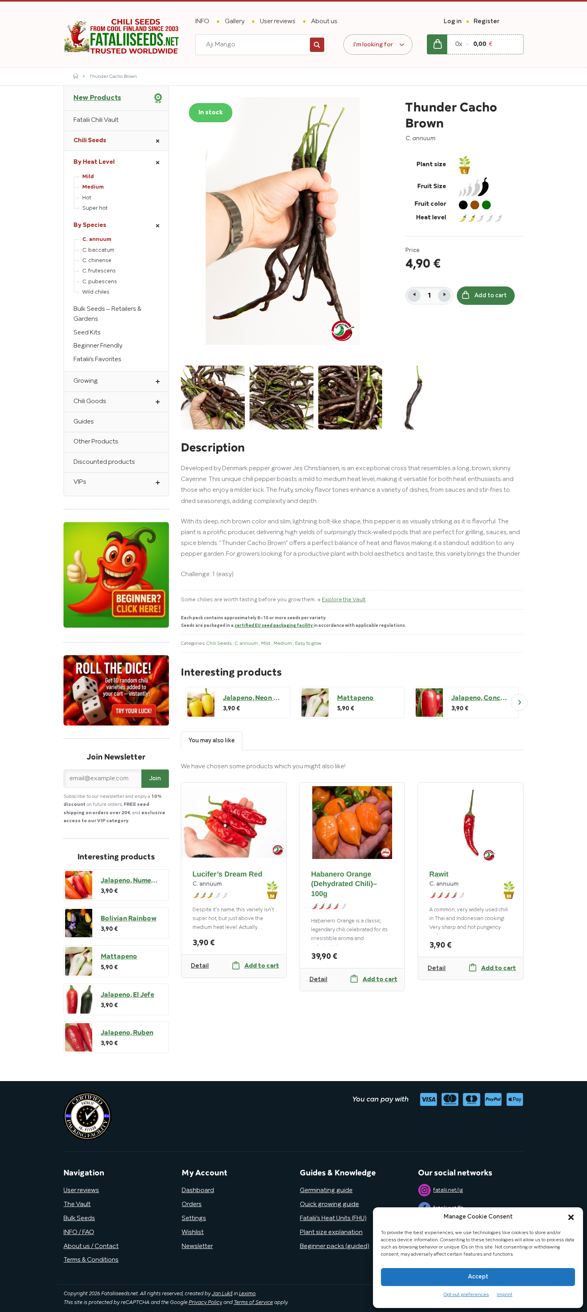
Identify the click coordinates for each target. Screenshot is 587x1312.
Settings (194, 1219)
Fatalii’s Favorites (97, 360)
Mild (266, 643)
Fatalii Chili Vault (96, 120)
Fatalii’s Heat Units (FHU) (333, 1219)
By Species (89, 225)
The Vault (77, 1205)
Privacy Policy (205, 1303)
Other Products (95, 442)
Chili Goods (89, 402)
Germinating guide (326, 1191)
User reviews (277, 21)
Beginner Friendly (97, 346)
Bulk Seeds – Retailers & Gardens (107, 314)
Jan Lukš (222, 1294)
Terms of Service (253, 1303)
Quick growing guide (329, 1205)
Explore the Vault (344, 599)
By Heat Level (94, 162)
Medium (283, 643)
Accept (478, 1276)
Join (155, 778)
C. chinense (96, 260)
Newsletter (197, 1246)
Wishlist (193, 1232)
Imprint (504, 1295)
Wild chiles (95, 292)
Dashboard (198, 1191)
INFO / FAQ (78, 1232)
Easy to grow (308, 643)
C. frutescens (99, 271)
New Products (97, 97)
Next (519, 702)
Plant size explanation (331, 1232)
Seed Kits (87, 333)
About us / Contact (91, 1246)
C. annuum (247, 643)
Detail (200, 966)
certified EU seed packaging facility (273, 625)
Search (317, 45)
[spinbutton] (429, 295)
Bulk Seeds (79, 1219)
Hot (86, 198)
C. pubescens (99, 281)
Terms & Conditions (91, 1260)
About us (324, 21)
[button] (571, 1217)
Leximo (247, 1294)
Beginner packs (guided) (334, 1246)
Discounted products (104, 462)
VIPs (79, 482)
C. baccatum (98, 250)
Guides (83, 422)
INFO (202, 21)
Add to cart (490, 295)
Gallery (234, 21)
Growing (85, 381)
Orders (192, 1205)
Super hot (95, 208)
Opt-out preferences (466, 1295)
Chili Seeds (219, 643)
